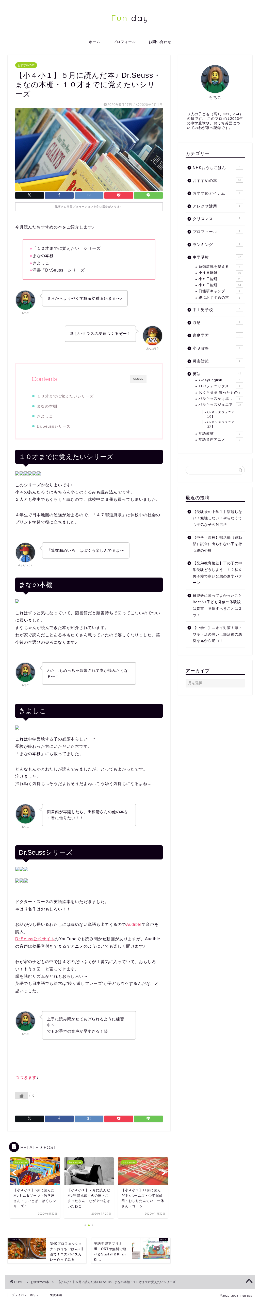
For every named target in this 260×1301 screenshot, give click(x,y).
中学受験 (217, 257)
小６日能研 (220, 285)
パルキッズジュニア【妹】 (220, 424)
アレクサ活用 (216, 206)
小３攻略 (216, 348)
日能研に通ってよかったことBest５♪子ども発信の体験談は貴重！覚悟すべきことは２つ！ (217, 605)
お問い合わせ (160, 42)
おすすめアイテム (216, 193)
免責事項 (56, 1294)
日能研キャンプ (219, 291)
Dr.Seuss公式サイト (35, 939)
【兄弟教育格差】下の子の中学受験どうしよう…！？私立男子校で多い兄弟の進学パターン (217, 573)
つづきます (26, 1077)
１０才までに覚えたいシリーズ (65, 396)
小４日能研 (220, 273)
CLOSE (138, 378)
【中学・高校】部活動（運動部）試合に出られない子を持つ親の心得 (217, 544)
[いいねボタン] (21, 1095)
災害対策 (216, 361)
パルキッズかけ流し (219, 398)
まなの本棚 (47, 406)
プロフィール (124, 42)
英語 (217, 374)
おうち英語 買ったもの (219, 392)
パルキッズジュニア (220, 405)
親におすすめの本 (219, 297)
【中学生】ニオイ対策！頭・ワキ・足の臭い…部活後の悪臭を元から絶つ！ (217, 634)
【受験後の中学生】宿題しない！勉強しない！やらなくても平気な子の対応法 (217, 518)
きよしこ (45, 416)
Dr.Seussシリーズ (54, 426)
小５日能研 (220, 279)
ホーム (94, 42)
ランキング (216, 244)
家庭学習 (216, 335)
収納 (216, 322)
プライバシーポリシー (27, 1294)
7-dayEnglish (219, 380)
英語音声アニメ (219, 440)
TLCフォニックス (219, 386)
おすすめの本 (26, 65)
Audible (134, 924)
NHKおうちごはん (216, 167)
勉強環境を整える (219, 267)
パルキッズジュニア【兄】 (220, 414)
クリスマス (216, 219)
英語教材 (219, 433)
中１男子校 (216, 310)
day (130, 18)
